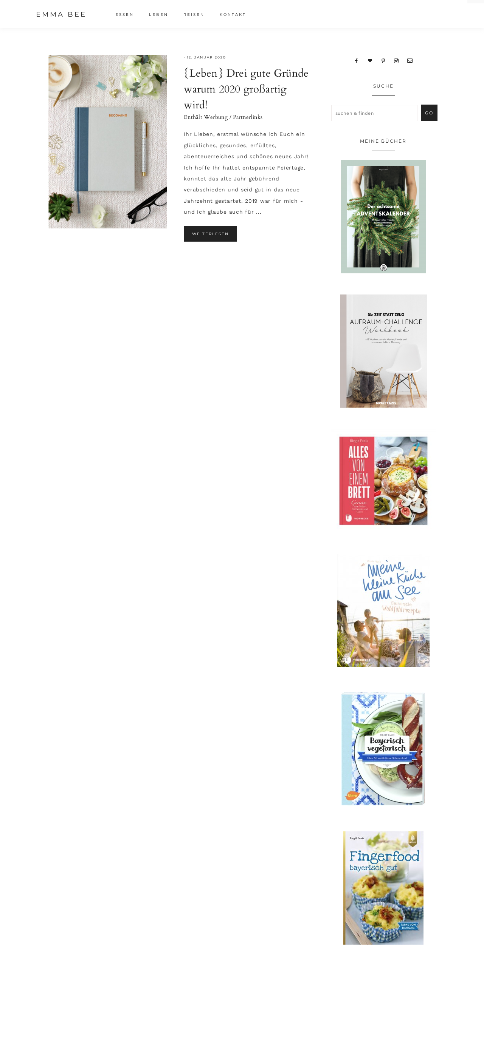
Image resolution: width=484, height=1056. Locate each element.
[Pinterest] (383, 60)
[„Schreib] (410, 60)
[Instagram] (396, 60)
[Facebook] (356, 60)
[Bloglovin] (369, 60)
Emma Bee (61, 14)
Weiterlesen (210, 233)
